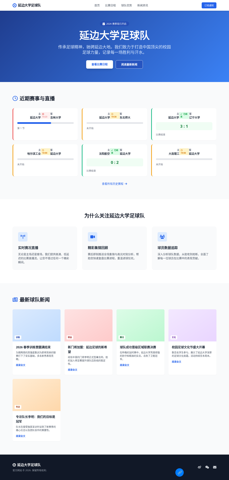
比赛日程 (110, 5)
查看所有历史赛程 (113, 184)
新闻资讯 (142, 5)
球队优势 (126, 5)
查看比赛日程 (100, 64)
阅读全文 (20, 365)
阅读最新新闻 (129, 64)
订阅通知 (209, 5)
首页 (97, 5)
